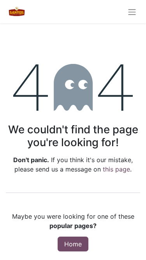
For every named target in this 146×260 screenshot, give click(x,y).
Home (73, 244)
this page (116, 169)
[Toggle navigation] (132, 11)
